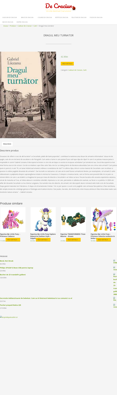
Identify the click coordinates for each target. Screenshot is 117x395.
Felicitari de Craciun (79, 17)
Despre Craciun (22, 22)
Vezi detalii (67, 63)
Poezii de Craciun (96, 17)
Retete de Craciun (61, 17)
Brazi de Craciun (27, 17)
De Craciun (58, 6)
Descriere (7, 144)
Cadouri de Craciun (9, 17)
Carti (84, 70)
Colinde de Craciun (45, 17)
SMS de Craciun (7, 22)
